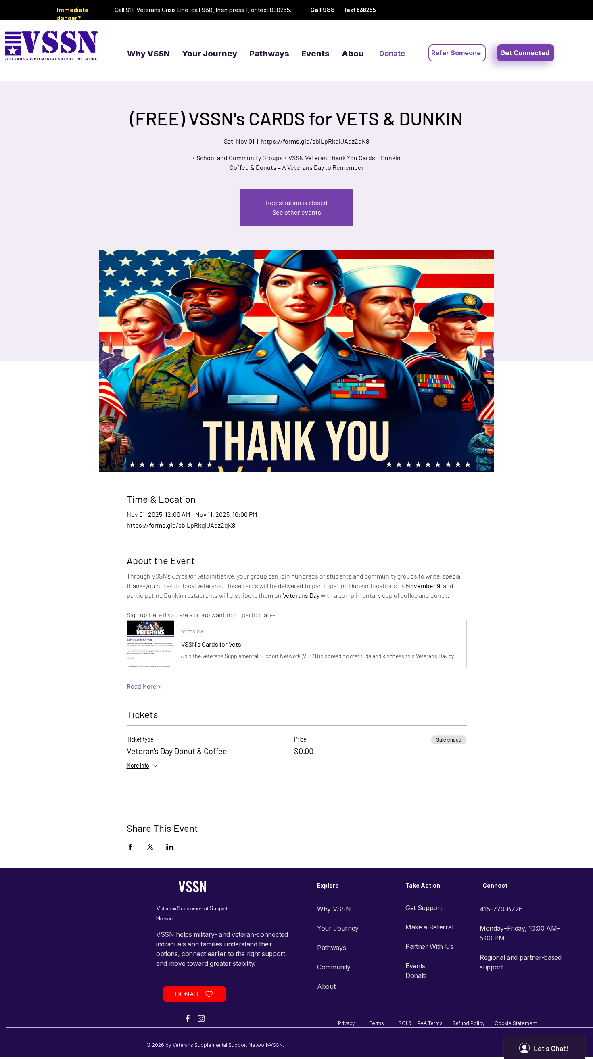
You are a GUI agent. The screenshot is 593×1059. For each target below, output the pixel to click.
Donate (416, 975)
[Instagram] (201, 1018)
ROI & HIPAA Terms (425, 1023)
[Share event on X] (150, 847)
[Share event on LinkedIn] (170, 847)
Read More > (144, 686)
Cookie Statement (516, 1023)
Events (415, 966)
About (326, 986)
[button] (525, 52)
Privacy (354, 1023)
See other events (296, 212)
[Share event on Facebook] (130, 847)
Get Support (423, 908)
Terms (384, 1023)
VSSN (192, 886)
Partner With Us (429, 946)
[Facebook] (187, 1018)
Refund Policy (473, 1023)
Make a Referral (429, 927)
